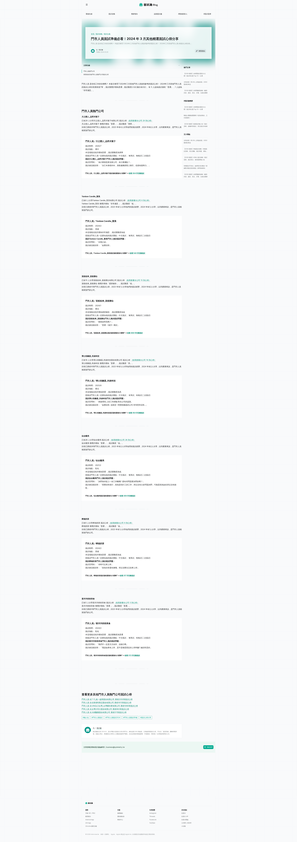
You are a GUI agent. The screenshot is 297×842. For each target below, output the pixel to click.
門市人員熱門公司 (89, 71)
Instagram (152, 813)
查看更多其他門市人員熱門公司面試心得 (96, 74)
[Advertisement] (148, 769)
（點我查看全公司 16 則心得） (143, 360)
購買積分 (88, 816)
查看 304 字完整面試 (136, 173)
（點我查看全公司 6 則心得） (138, 200)
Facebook (152, 820)
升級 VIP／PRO (90, 813)
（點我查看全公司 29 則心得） (140, 120)
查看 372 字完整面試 (132, 655)
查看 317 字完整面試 (127, 576)
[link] (196, 74)
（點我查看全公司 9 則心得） (121, 523)
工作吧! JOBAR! (186, 823)
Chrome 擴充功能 (91, 826)
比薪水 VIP (184, 816)
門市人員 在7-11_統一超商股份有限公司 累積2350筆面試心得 (107, 699)
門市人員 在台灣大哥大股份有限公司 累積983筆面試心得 (105, 709)
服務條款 (120, 813)
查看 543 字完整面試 (137, 253)
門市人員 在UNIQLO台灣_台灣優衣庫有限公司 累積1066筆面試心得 (110, 706)
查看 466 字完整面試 (135, 333)
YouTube (152, 823)
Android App (89, 820)
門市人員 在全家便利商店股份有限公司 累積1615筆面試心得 (106, 702)
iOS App (88, 823)
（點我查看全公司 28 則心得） (122, 440)
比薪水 (183, 813)
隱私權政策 (120, 816)
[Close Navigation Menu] (86, 4)
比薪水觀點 (184, 820)
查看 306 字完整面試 (127, 496)
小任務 (183, 826)
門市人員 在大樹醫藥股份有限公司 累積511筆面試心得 (104, 712)
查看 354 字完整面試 (136, 413)
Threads (152, 816)
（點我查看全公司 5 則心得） (126, 602)
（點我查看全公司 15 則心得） (138, 280)
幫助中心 (120, 820)
